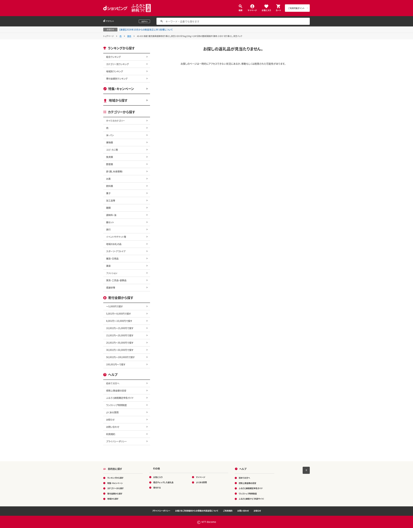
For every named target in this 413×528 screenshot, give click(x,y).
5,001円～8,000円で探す (118, 313)
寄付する (157, 487)
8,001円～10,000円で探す (119, 320)
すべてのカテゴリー (115, 120)
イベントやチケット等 (116, 236)
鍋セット (110, 222)
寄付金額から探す (114, 493)
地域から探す (118, 100)
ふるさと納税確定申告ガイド (120, 397)
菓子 (108, 193)
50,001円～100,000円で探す (120, 357)
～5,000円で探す (114, 306)
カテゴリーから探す (115, 488)
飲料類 (109, 186)
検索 (240, 10)
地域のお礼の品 (113, 244)
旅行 (108, 229)
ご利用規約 (227, 510)
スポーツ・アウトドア (116, 251)
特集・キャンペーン (121, 88)
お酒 (108, 178)
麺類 (108, 207)
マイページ (252, 10)
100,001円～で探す (116, 364)
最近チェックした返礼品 (163, 482)
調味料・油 (111, 215)
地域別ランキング (114, 71)
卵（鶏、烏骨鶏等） (114, 171)
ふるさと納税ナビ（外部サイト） (251, 498)
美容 (108, 265)
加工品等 (110, 200)
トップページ (108, 36)
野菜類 (109, 164)
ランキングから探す (115, 477)
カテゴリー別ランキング (117, 64)
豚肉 (129, 36)
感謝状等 (110, 287)
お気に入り (266, 10)
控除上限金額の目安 (116, 390)
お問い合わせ (112, 426)
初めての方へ (112, 383)
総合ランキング (113, 56)
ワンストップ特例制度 (116, 405)
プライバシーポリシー (116, 441)
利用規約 (110, 434)
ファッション (111, 273)
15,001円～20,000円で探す (120, 335)
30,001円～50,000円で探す (120, 349)
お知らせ (110, 419)
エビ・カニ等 (112, 149)
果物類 (109, 142)
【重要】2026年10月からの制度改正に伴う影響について (146, 29)
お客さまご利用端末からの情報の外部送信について (196, 510)
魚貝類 (109, 156)
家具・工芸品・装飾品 (116, 280)
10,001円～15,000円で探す (120, 328)
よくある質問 (112, 412)
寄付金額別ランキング (116, 78)
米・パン (110, 135)
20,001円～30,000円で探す (120, 342)
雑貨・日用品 (112, 258)
